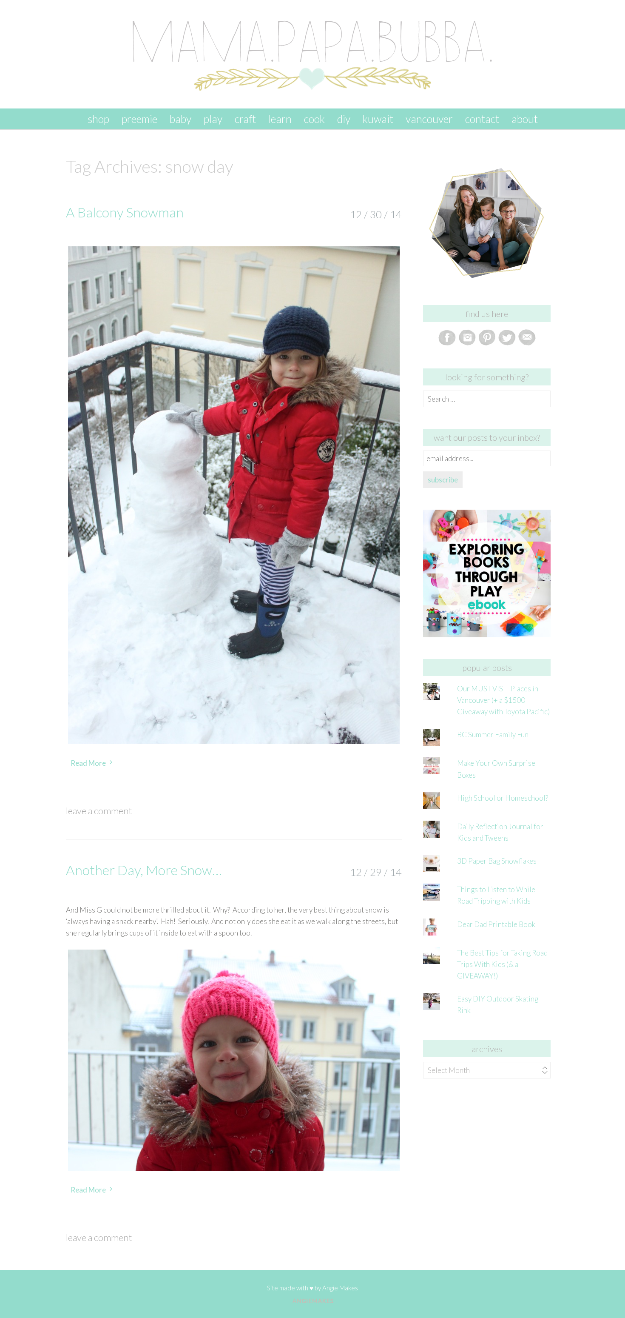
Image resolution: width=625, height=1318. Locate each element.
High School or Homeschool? (502, 797)
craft (245, 118)
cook (314, 118)
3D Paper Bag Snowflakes (497, 860)
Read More (88, 763)
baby (180, 118)
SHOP (98, 118)
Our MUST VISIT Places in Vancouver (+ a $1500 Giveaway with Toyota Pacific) (503, 700)
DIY (343, 118)
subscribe (443, 479)
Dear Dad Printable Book (496, 924)
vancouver (429, 118)
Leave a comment (99, 810)
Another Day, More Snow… (144, 870)
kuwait (378, 118)
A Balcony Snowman (125, 212)
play (213, 118)
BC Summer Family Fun (492, 734)
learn (280, 118)
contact (482, 118)
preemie (139, 118)
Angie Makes (340, 1288)
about (524, 118)
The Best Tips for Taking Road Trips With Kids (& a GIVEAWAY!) (502, 964)
